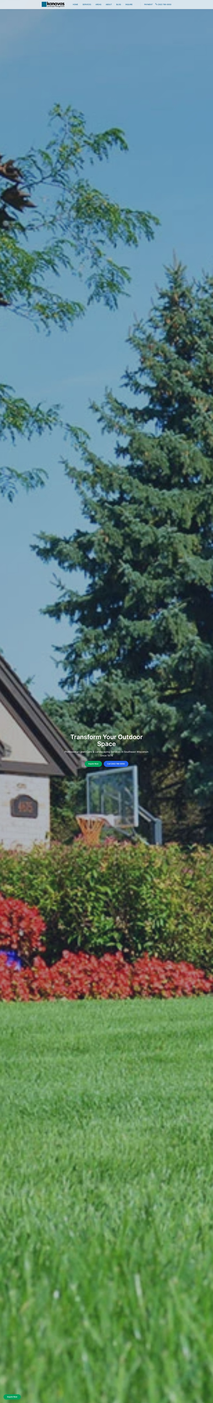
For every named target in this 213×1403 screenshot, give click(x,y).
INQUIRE (129, 4)
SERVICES (87, 4)
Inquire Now (93, 764)
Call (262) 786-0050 (116, 764)
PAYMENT (148, 4)
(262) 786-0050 (164, 4)
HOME (75, 4)
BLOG (118, 4)
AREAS (98, 4)
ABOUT (109, 4)
